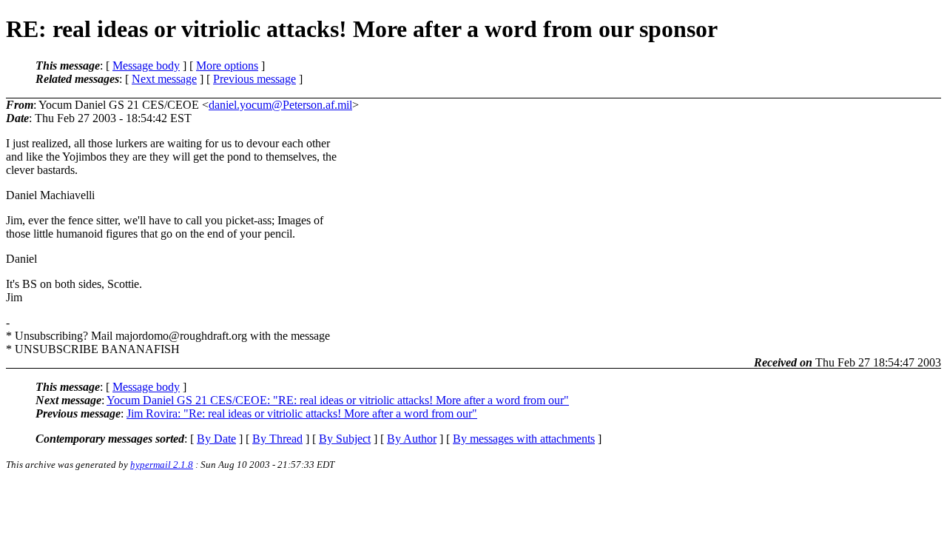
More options (227, 65)
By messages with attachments (524, 438)
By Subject (345, 438)
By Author (412, 438)
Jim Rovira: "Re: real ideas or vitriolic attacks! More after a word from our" (302, 413)
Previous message (254, 79)
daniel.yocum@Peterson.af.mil (280, 104)
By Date (216, 438)
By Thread (277, 438)
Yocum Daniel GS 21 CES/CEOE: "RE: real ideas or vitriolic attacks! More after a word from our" (338, 400)
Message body (146, 65)
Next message (164, 79)
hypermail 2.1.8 (161, 464)
